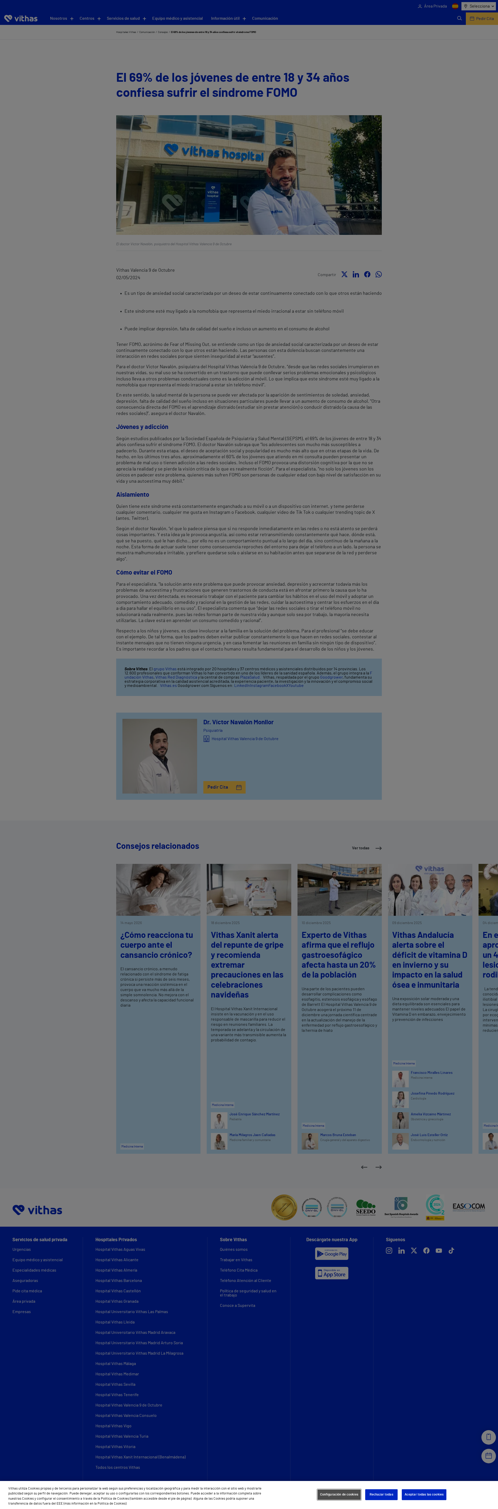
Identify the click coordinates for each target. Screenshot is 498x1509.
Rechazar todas (381, 1494)
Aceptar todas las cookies (424, 1494)
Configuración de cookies (339, 1494)
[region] (249, 1495)
